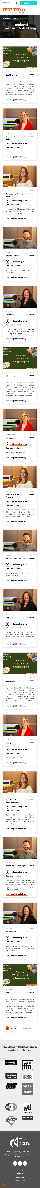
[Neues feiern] (20, 913)
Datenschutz (20, 1181)
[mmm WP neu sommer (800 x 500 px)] (20, 57)
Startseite (6, 18)
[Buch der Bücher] (20, 238)
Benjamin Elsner (10, 252)
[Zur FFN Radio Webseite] (27, 1065)
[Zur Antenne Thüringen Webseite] (11, 1076)
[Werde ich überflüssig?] (20, 848)
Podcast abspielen (18, 143)
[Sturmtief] (20, 297)
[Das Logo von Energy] (27, 1108)
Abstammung (11, 681)
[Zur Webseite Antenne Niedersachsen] (27, 1118)
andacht (31, 74)
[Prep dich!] (20, 725)
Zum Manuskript (13, 147)
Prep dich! (10, 743)
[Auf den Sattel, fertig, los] (20, 540)
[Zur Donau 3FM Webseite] (11, 1107)
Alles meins (10, 376)
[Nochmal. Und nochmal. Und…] (20, 119)
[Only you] (20, 600)
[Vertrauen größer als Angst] (20, 176)
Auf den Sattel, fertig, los (16, 558)
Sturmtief (10, 315)
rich (7, 993)
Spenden (20, 1170)
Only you (9, 618)
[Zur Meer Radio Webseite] (27, 1089)
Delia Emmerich (10, 191)
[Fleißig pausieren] (20, 420)
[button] (34, 10)
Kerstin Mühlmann (11, 134)
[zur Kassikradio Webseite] (11, 1062)
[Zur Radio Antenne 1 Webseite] (11, 1121)
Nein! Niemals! (11, 75)
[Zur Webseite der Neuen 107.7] (11, 1086)
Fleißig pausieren (13, 438)
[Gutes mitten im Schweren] (20, 477)
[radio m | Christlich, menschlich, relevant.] (16, 10)
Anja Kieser (9, 72)
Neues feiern (11, 931)
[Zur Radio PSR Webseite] (27, 1076)
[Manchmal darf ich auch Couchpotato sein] (20, 782)
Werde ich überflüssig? (15, 866)
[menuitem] (7, 3)
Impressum (20, 1177)
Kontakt (6, 3)
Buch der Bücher (13, 255)
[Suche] (16, 3)
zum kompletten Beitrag (16, 100)
